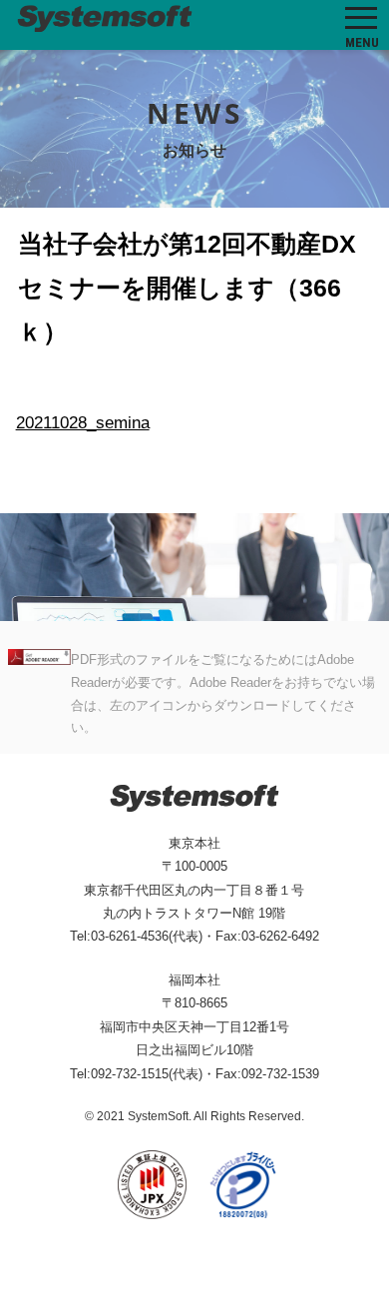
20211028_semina (83, 422)
